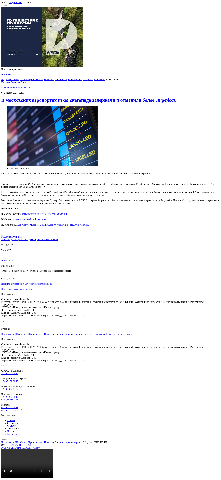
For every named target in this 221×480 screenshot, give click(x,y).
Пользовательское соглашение (16, 289)
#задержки (30, 239)
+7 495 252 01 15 (9, 381)
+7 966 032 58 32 (9, 389)
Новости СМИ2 (9, 260)
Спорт (24, 82)
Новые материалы (11, 69)
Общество (88, 79)
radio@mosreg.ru (9, 399)
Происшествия (35, 79)
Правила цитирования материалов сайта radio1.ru (26, 283)
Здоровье (15, 82)
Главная (5, 87)
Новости (14, 423)
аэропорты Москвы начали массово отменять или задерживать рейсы (53, 224)
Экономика (99, 79)
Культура (5, 82)
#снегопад (6, 239)
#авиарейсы (18, 239)
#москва (53, 239)
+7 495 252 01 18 (9, 407)
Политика (49, 79)
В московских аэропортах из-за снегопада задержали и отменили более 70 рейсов (88, 100)
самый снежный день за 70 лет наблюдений (44, 214)
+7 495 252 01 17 (9, 373)
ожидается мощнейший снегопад (29, 219)
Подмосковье (8, 79)
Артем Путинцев (13, 236)
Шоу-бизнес (21, 79)
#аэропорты (43, 239)
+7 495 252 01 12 (9, 397)
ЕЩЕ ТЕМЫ (112, 79)
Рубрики (14, 87)
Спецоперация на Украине (68, 79)
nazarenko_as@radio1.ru (13, 410)
